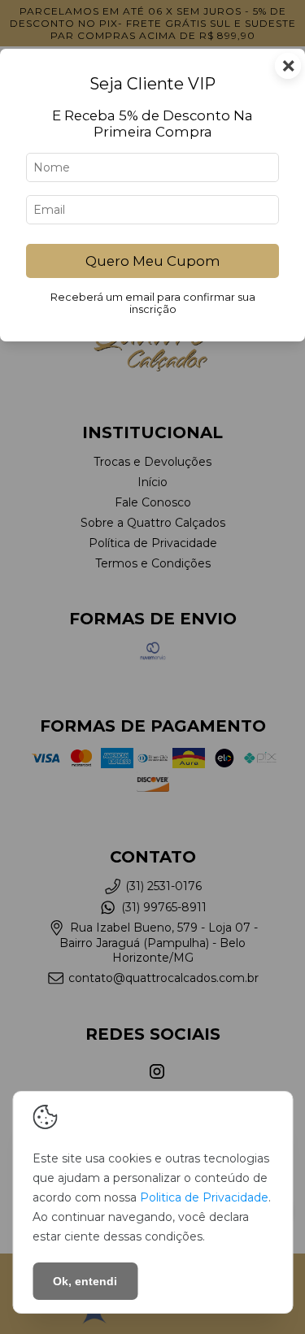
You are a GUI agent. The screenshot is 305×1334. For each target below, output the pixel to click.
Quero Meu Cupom (152, 261)
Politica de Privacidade (204, 1197)
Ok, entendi (85, 1281)
